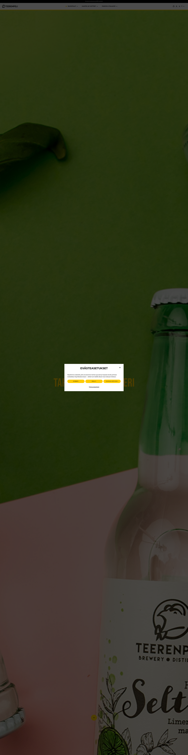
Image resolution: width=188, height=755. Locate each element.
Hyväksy (75, 381)
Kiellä (93, 381)
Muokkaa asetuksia (111, 381)
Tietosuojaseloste (94, 387)
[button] (120, 367)
